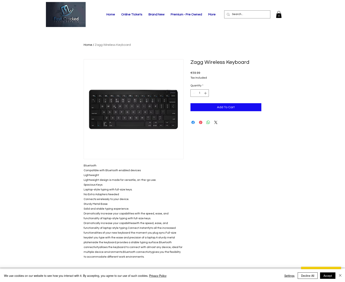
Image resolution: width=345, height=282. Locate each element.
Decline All (307, 276)
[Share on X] (215, 122)
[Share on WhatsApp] (208, 122)
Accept (327, 276)
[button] (279, 14)
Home (88, 44)
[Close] (340, 275)
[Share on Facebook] (193, 122)
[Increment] (205, 93)
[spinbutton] (199, 93)
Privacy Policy (158, 276)
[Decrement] (193, 93)
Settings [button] (289, 276)
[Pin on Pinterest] (200, 122)
